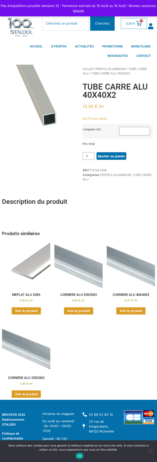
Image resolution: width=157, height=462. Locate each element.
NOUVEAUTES (118, 56)
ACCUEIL (36, 46)
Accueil (88, 69)
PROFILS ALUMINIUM (110, 69)
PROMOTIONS (112, 46)
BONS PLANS (140, 46)
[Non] (150, 451)
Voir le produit (26, 311)
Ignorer (78, 11)
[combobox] (65, 23)
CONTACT (143, 56)
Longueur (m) (92, 129)
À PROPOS (58, 46)
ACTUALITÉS (84, 46)
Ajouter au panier (111, 156)
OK (80, 455)
